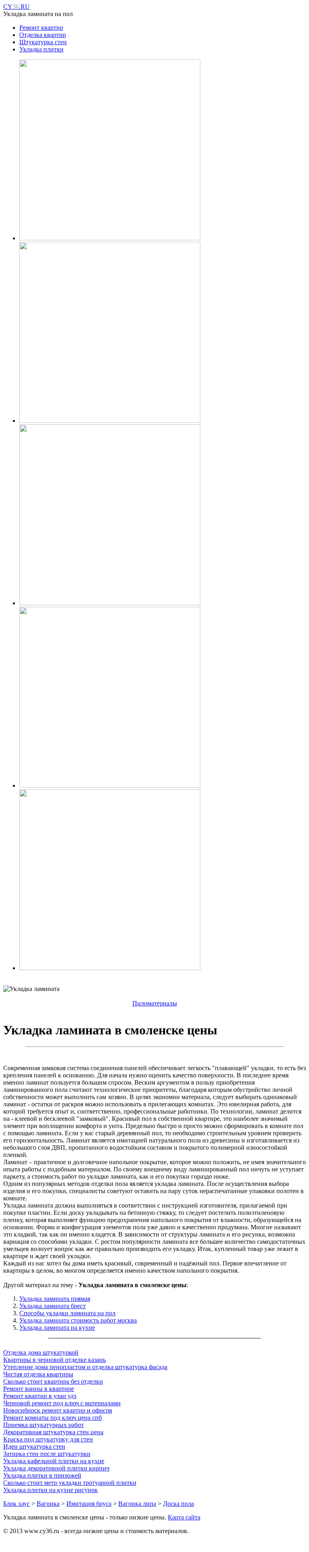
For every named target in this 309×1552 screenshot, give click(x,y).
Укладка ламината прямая (54, 1298)
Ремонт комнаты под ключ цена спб (52, 1417)
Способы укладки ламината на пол (67, 1313)
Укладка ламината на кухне (57, 1327)
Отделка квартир (42, 34)
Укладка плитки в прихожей (42, 1475)
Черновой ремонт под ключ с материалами (62, 1403)
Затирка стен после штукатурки (47, 1453)
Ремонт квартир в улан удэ (39, 1395)
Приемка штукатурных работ (43, 1424)
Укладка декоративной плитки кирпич (56, 1468)
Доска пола (178, 1503)
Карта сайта (184, 1517)
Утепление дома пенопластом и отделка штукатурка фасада (85, 1367)
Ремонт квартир (41, 27)
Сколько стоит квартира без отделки (53, 1381)
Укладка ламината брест (52, 1305)
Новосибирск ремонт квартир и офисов (57, 1410)
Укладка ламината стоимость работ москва (78, 1320)
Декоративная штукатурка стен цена (53, 1432)
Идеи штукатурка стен (34, 1446)
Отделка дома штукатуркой (40, 1352)
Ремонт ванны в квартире (38, 1388)
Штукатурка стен (43, 42)
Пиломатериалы (154, 1003)
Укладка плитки (41, 49)
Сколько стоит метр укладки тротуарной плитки (69, 1482)
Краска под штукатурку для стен (48, 1439)
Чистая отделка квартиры (38, 1374)
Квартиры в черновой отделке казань (54, 1359)
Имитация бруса (88, 1503)
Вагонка (48, 1503)
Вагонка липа (137, 1503)
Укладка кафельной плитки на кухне (53, 1461)
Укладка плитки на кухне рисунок (50, 1489)
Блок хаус (16, 1503)
